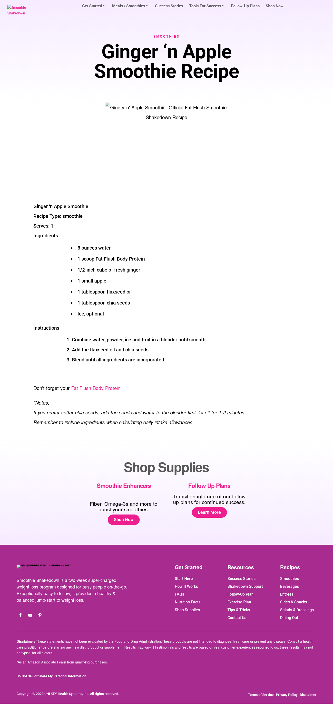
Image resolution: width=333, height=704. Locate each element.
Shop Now (275, 6)
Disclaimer (308, 695)
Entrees (287, 594)
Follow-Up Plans (245, 6)
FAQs (179, 594)
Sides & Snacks (293, 602)
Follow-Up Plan (240, 594)
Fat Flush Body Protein (95, 387)
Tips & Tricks (238, 610)
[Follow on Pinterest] (40, 615)
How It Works (186, 586)
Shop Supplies (187, 610)
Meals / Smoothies (128, 6)
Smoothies (166, 36)
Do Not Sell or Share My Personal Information (51, 676)
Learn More (209, 512)
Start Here (184, 578)
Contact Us (236, 617)
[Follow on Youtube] (30, 615)
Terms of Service (261, 695)
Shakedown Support (245, 586)
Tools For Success (205, 6)
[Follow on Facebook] (20, 615)
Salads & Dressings (297, 610)
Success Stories (169, 6)
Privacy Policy (287, 695)
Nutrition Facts (187, 602)
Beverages (289, 586)
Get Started (92, 6)
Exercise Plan (239, 602)
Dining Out (289, 617)
